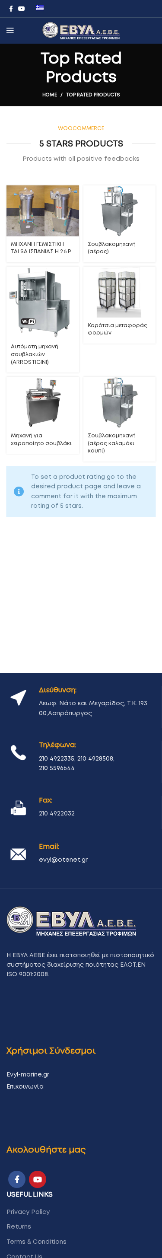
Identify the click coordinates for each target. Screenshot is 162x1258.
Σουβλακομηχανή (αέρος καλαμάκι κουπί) (112, 443)
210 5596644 (57, 768)
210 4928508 (95, 759)
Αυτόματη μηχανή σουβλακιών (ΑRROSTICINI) (34, 354)
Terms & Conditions (36, 1242)
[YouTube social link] (22, 8)
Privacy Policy (28, 1212)
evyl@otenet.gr (63, 860)
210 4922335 (56, 759)
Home (49, 94)
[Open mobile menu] (10, 30)
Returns (18, 1227)
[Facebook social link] (11, 8)
